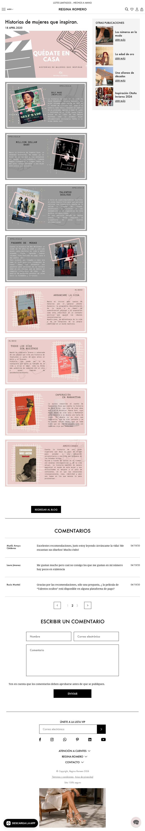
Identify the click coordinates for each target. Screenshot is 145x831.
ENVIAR (101, 729)
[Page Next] (87, 605)
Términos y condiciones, (63, 777)
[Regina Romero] (72, 9)
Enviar (72, 693)
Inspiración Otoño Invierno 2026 (126, 94)
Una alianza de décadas (124, 74)
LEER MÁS (120, 40)
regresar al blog (46, 509)
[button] (3, 9)
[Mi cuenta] (136, 9)
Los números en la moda (126, 33)
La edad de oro (124, 54)
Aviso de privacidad (84, 777)
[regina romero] (46, 76)
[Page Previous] (57, 605)
